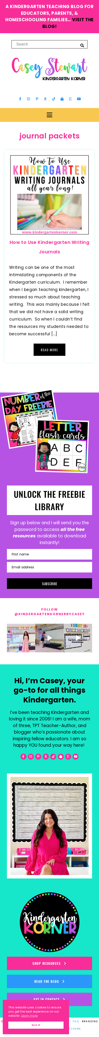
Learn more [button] (29, 1016)
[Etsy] (70, 98)
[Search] (82, 45)
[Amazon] (45, 98)
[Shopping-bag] (62, 98)
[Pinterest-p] (36, 98)
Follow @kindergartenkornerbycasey (50, 611)
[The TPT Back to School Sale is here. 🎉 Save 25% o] (78, 638)
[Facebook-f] (20, 98)
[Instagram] (28, 98)
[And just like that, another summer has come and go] (49, 638)
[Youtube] (78, 98)
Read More (49, 349)
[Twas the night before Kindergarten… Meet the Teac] (21, 638)
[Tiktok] (53, 98)
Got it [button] (36, 1025)
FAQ (76, 1021)
